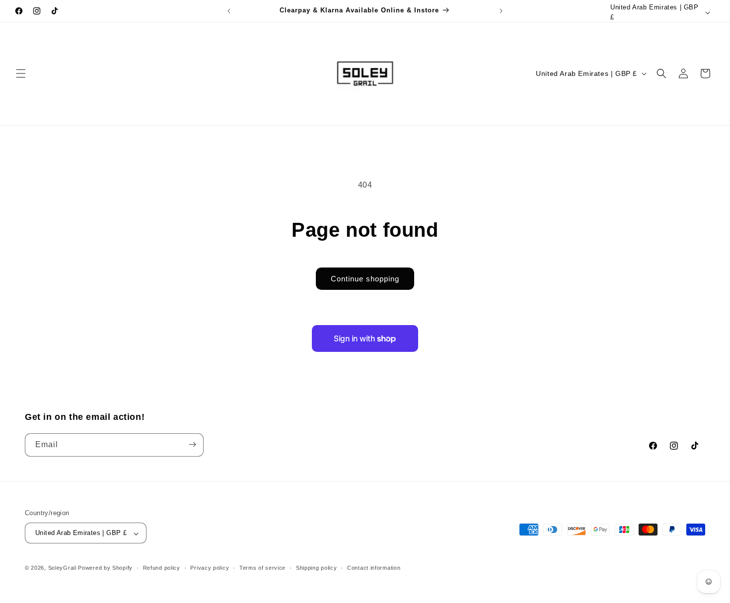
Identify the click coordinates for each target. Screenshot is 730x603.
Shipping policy (316, 568)
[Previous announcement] (229, 10)
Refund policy (161, 568)
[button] (21, 73)
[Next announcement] (501, 10)
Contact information (373, 568)
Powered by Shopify (105, 568)
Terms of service (262, 568)
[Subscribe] (192, 444)
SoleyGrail (62, 568)
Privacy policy (209, 568)
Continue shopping (365, 278)
